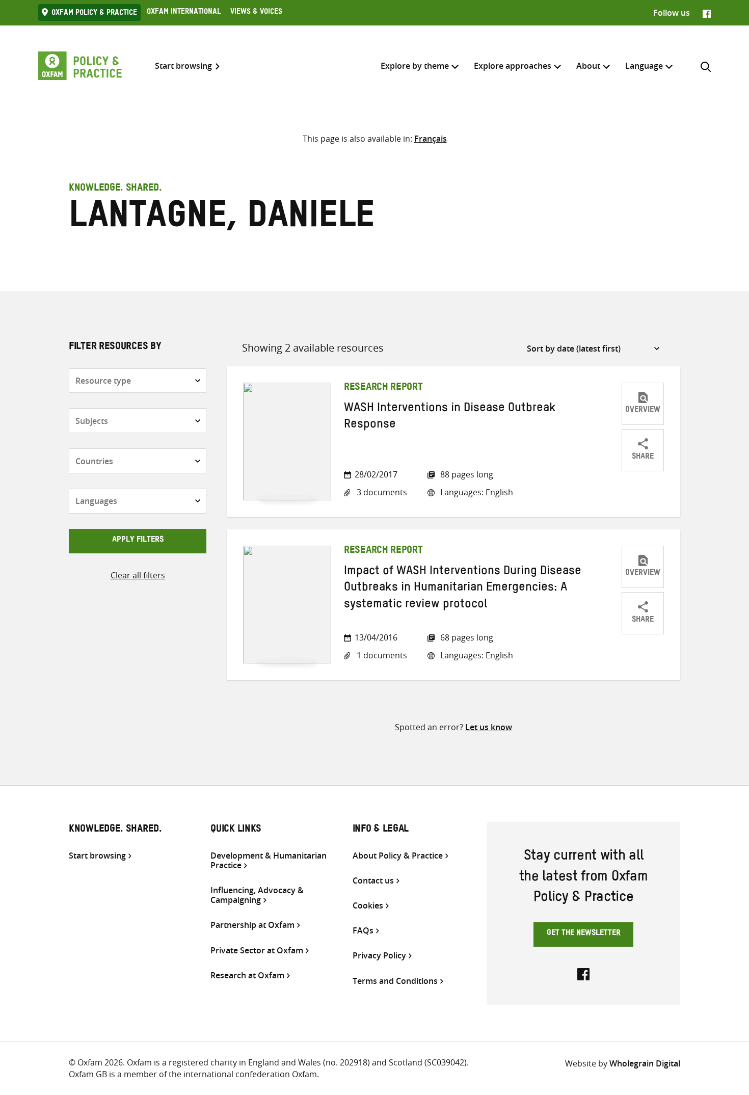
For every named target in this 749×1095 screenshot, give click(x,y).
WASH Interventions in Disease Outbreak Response (450, 418)
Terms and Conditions (395, 981)
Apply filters (138, 541)
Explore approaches (512, 65)
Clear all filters (138, 575)
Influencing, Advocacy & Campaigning (257, 895)
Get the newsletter (584, 934)
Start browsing (183, 66)
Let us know (488, 727)
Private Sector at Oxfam (256, 950)
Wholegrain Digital (644, 1063)
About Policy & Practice (398, 856)
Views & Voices (256, 13)
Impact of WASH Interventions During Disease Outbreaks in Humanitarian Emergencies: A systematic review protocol (462, 589)
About (588, 65)
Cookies (368, 906)
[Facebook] (707, 13)
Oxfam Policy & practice (94, 14)
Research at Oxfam (247, 975)
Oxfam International (184, 13)
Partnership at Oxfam (252, 925)
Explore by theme (415, 65)
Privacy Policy (379, 955)
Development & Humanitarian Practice (268, 860)
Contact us (373, 881)
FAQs (363, 931)
